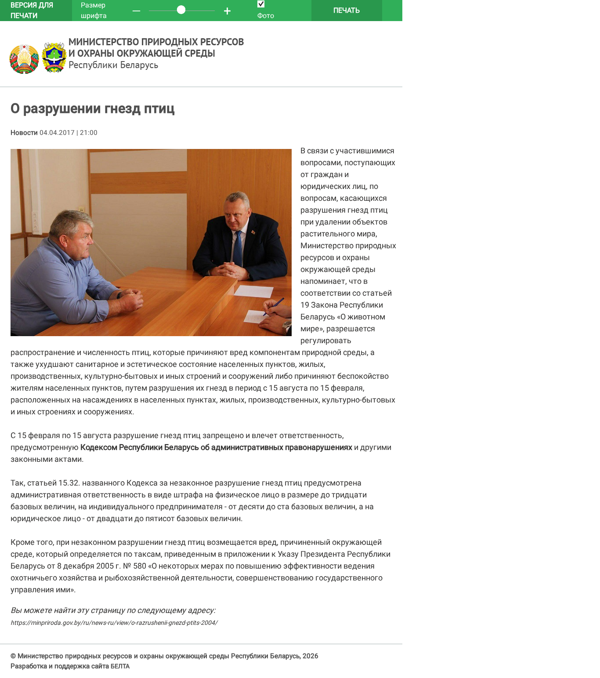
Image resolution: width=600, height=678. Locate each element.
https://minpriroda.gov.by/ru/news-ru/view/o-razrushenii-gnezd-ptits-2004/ (114, 622)
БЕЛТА (120, 666)
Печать (346, 10)
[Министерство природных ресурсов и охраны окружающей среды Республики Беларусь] (25, 72)
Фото (265, 15)
